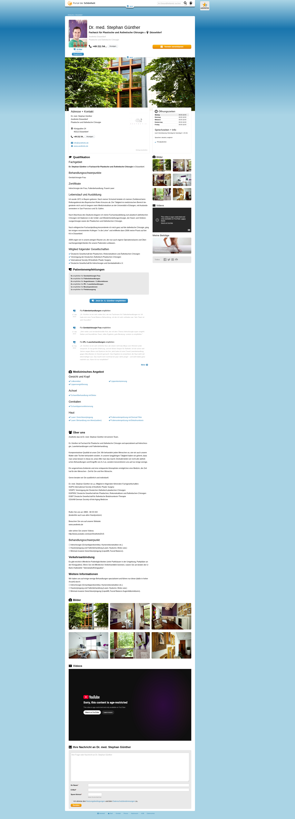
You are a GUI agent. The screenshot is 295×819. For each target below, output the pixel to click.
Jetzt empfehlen (110, 301)
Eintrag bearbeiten (142, 150)
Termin (173, 47)
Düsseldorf (78, 15)
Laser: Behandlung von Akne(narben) (86, 420)
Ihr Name (74, 785)
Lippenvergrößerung (79, 384)
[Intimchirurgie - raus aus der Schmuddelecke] (172, 245)
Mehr (143, 365)
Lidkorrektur (76, 381)
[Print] (176, 260)
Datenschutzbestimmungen (124, 801)
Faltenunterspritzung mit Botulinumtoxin (127, 420)
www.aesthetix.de (81, 146)
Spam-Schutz (76, 794)
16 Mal (79, 49)
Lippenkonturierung (119, 381)
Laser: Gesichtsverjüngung (82, 417)
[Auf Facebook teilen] (165, 260)
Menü (131, 6)
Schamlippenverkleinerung (82, 406)
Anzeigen (112, 46)
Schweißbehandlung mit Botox (83, 395)
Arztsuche (71, 15)
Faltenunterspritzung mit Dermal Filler (126, 417)
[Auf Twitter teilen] (169, 260)
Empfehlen (78, 54)
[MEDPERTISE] (205, 9)
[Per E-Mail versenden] (173, 260)
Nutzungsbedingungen (95, 801)
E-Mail (73, 790)
